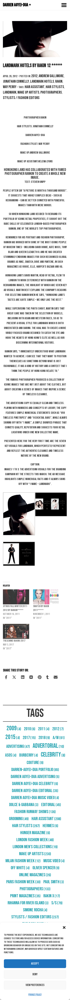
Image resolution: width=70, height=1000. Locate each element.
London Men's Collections (35, 847)
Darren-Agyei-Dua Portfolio (35, 769)
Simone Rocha (35, 910)
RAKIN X (51, 896)
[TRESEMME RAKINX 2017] (16, 631)
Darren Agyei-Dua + (17, 5)
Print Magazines (25, 896)
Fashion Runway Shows (35, 811)
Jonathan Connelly (16, 81)
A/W (59, 737)
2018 (44, 737)
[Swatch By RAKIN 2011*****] (46, 596)
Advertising (18, 746)
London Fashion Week (35, 840)
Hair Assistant (35, 87)
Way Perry (9, 87)
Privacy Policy (35, 994)
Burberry (28, 755)
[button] (64, 927)
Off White (20, 868)
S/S (56, 903)
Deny (35, 974)
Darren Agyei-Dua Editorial (35, 790)
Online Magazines (35, 875)
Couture (35, 762)
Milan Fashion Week (22, 861)
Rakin (58, 81)
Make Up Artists (28, 92)
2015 (12, 737)
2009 (14, 728)
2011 (43, 729)
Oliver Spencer (45, 868)
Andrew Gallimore (51, 76)
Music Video (54, 861)
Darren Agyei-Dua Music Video (35, 797)
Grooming (19, 818)
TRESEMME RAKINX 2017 (14, 640)
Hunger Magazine (35, 833)
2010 (29, 729)
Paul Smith (53, 882)
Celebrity (53, 755)
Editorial (51, 804)
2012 (34, 76)
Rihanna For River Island (28, 903)
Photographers (51, 92)
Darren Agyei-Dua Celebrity (35, 783)
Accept (35, 964)
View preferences (35, 985)
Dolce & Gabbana (23, 804)
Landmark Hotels (42, 81)
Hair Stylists (55, 87)
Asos (10, 755)
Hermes (50, 825)
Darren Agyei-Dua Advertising (35, 776)
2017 (29, 737)
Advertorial (48, 746)
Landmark (9, 92)
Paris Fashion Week (23, 882)
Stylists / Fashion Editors (21, 97)
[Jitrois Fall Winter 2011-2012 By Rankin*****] (16, 596)
